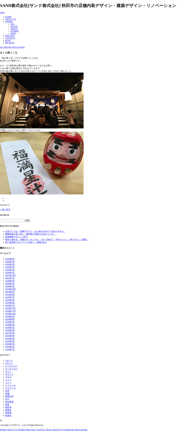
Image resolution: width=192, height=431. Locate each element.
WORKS (9, 22)
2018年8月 (10, 319)
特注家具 (9, 402)
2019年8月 (10, 294)
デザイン (9, 374)
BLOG (8, 40)
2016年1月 (10, 349)
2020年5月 (10, 283)
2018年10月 (10, 314)
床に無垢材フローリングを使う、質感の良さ (26, 242)
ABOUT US (10, 19)
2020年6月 (10, 281)
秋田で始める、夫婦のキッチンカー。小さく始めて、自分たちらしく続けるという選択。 (47, 239)
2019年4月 (10, 303)
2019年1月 (10, 305)
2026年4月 (10, 264)
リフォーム (10, 385)
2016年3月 (10, 344)
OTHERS (14, 31)
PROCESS (9, 36)
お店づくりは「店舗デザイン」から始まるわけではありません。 (35, 231)
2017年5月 (10, 333)
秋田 (7, 404)
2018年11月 (10, 311)
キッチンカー (11, 366)
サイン (8, 371)
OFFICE (14, 29)
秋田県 (8, 413)
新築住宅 (9, 396)
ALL (12, 24)
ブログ (8, 377)
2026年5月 (10, 261)
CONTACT (10, 38)
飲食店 (8, 415)
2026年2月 (10, 270)
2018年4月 (10, 330)
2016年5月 (10, 341)
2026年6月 (10, 259)
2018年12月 (10, 308)
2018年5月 (10, 327)
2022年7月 (10, 278)
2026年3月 (10, 267)
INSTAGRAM (18, 47)
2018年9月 (10, 316)
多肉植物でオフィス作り (16, 237)
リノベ (8, 380)
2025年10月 (10, 275)
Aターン (9, 360)
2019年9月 (10, 292)
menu (2, 12)
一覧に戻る (5, 209)
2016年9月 (10, 336)
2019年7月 (10, 297)
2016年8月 (10, 338)
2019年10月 (10, 289)
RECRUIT (9, 43)
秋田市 (8, 407)
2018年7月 (10, 322)
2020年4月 (10, 286)
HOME (8, 17)
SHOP (13, 33)
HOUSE (14, 26)
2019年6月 (10, 300)
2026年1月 (10, 272)
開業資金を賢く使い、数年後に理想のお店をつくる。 (30, 234)
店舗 (7, 393)
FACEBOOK (5, 47)
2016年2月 (10, 347)
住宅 (7, 391)
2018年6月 (10, 325)
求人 (7, 399)
